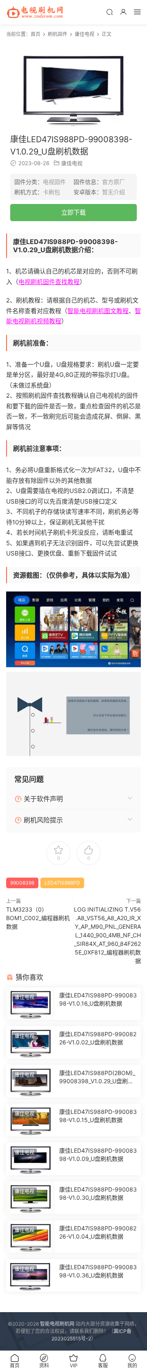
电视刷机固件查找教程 (49, 282)
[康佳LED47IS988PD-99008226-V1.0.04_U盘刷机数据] (30, 1236)
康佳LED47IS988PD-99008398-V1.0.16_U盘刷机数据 (98, 999)
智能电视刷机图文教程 (98, 311)
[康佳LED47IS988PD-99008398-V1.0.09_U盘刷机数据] (30, 1158)
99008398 (22, 883)
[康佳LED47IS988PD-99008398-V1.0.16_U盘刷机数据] (30, 1003)
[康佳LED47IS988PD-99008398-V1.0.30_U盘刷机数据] (30, 1197)
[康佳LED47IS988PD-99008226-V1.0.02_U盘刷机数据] (30, 1042)
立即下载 (73, 212)
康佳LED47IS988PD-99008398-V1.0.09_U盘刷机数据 (98, 1154)
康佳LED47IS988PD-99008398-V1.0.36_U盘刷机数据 (98, 1271)
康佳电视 (71, 163)
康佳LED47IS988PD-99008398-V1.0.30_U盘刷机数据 (98, 1193)
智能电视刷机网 (57, 1324)
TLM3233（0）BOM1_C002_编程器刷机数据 (38, 918)
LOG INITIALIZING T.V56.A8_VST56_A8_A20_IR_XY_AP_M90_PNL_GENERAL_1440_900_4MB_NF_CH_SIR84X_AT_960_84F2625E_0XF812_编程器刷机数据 (107, 935)
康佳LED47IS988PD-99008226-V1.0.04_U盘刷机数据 (97, 1232)
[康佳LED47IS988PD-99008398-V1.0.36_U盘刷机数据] (30, 1275)
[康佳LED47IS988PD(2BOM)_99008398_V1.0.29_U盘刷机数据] (30, 1081)
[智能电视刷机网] (34, 12)
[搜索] (109, 12)
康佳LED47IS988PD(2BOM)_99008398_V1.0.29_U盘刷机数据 (97, 1077)
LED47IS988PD (62, 883)
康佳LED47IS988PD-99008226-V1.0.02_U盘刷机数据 (97, 1038)
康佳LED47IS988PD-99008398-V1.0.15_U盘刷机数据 (98, 1115)
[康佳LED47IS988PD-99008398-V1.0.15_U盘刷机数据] (30, 1120)
